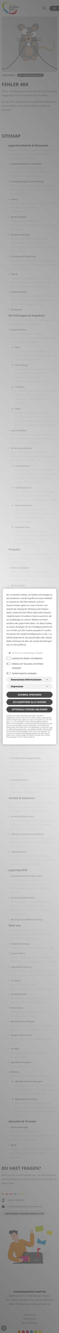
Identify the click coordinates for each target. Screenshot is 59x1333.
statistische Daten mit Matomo (27, 658)
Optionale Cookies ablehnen (29, 709)
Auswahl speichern (29, 694)
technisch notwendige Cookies (27, 652)
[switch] (8, 658)
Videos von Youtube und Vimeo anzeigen (27, 665)
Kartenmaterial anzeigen (24, 673)
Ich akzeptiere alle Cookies (29, 702)
